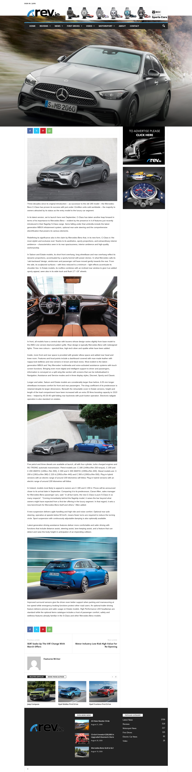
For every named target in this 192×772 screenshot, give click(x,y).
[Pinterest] (43, 131)
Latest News (128, 720)
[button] (164, 26)
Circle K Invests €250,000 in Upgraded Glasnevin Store (102, 735)
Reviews (44, 26)
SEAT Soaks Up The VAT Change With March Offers (46, 645)
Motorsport (105, 26)
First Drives (73, 26)
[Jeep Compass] (41, 691)
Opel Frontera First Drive (100, 704)
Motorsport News (129, 728)
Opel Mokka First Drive (68, 704)
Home (32, 26)
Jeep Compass (33, 704)
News (57, 26)
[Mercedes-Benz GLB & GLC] (82, 752)
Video (89, 26)
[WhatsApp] (49, 131)
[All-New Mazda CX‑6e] (82, 725)
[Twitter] (36, 131)
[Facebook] (30, 131)
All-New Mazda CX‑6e (100, 721)
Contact (134, 26)
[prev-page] (112, 676)
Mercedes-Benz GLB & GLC (102, 748)
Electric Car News (130, 737)
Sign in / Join (30, 3)
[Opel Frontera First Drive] (103, 691)
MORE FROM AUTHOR (56, 677)
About (122, 26)
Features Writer (35, 113)
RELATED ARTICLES (37, 677)
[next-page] (115, 676)
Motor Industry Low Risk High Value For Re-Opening (96, 645)
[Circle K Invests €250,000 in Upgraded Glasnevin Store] (82, 738)
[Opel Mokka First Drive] (72, 691)
